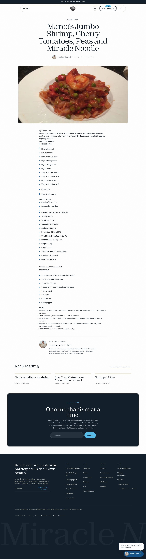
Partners (103, 486)
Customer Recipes (73, 19)
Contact (103, 468)
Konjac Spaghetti (71, 480)
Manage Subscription (121, 474)
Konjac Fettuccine (72, 489)
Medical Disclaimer (46, 516)
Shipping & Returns (106, 477)
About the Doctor (89, 491)
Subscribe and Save (124, 468)
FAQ (84, 486)
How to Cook (87, 477)
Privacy (31, 516)
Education (86, 468)
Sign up (90, 435)
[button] (121, 8)
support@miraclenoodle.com (127, 489)
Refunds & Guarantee (59, 516)
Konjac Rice (69, 493)
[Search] (95, 8)
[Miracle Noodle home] (73, 8)
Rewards (120, 480)
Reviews (86, 482)
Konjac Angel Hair (71, 484)
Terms (37, 516)
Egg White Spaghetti (73, 468)
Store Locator (104, 473)
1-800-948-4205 (123, 484)
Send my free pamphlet (43, 488)
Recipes (85, 473)
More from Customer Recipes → (120, 367)
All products (70, 498)
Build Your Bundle (108, 7)
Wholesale (103, 482)
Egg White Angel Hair (71, 474)
